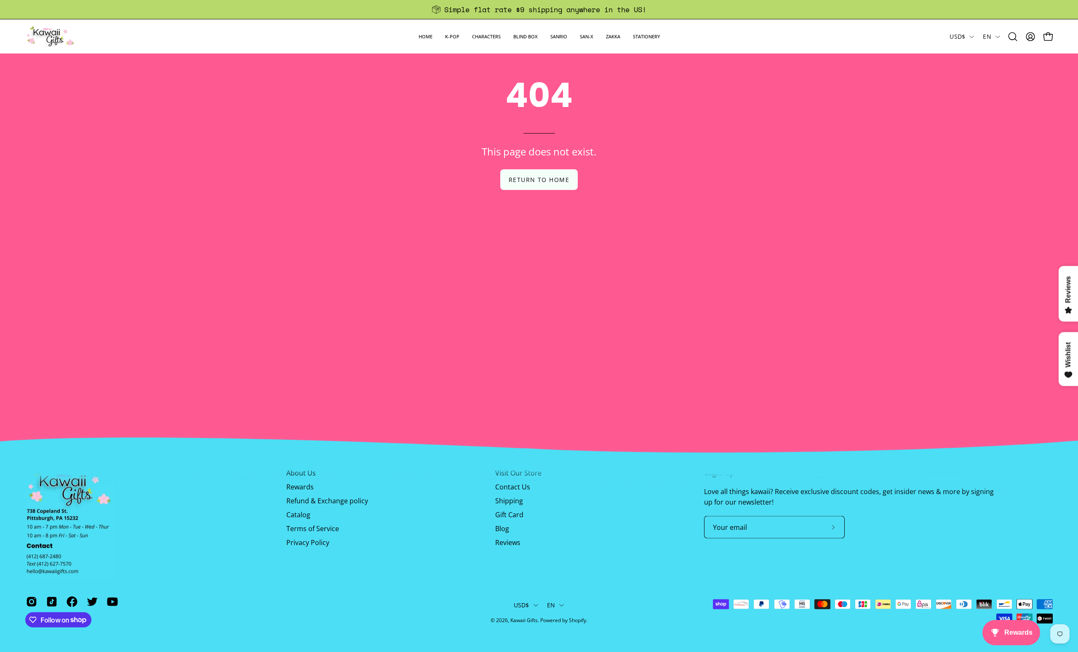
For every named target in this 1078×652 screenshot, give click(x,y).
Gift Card (509, 514)
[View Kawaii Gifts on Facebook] (70, 601)
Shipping (509, 500)
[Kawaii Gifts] (50, 36)
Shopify (577, 620)
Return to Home (539, 180)
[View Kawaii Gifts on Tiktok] (50, 601)
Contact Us (512, 487)
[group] (539, 9)
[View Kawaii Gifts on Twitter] (90, 601)
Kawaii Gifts (524, 620)
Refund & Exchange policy (327, 500)
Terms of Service (312, 528)
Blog (502, 528)
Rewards (300, 487)
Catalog (298, 514)
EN (987, 36)
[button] (452, 36)
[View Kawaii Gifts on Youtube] (110, 601)
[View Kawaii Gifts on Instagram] (30, 601)
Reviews (507, 542)
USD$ (957, 36)
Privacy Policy (307, 542)
